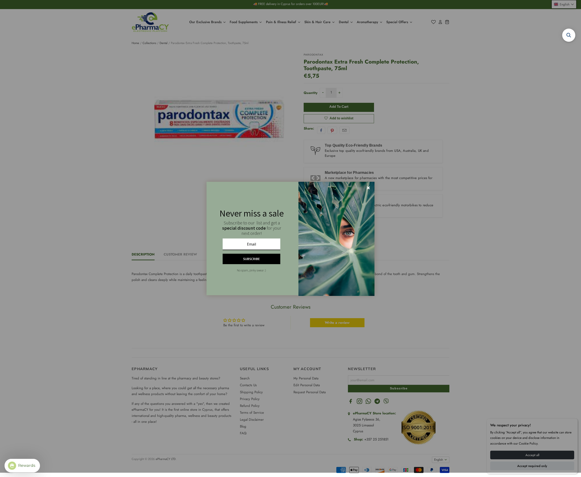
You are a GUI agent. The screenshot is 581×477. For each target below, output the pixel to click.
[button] (568, 35)
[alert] (290, 238)
